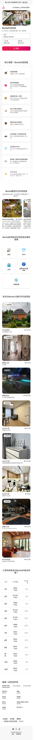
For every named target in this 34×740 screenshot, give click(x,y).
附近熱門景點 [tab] (27, 686)
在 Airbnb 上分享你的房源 (21, 7)
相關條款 (18, 734)
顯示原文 (25, 2)
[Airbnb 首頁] (3, 7)
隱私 (13, 734)
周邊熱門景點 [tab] (6, 686)
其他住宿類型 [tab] (16, 686)
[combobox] (16, 37)
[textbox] (9, 43)
